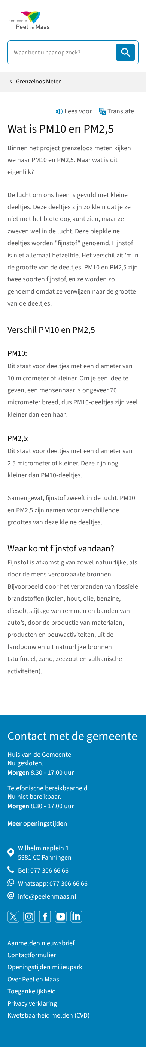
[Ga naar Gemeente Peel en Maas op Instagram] (29, 917)
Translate (120, 111)
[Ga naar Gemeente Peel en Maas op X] (13, 917)
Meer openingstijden (37, 823)
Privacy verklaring (32, 1003)
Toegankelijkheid (31, 991)
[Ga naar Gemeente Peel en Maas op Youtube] (61, 917)
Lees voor (78, 111)
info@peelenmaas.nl (47, 896)
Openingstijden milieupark (44, 967)
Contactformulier (31, 955)
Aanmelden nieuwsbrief (40, 943)
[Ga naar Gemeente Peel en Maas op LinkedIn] (76, 917)
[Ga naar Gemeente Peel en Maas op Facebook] (45, 917)
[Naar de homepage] (29, 20)
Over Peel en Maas (33, 979)
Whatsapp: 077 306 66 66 (53, 883)
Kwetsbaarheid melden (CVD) (48, 1015)
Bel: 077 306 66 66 (43, 870)
